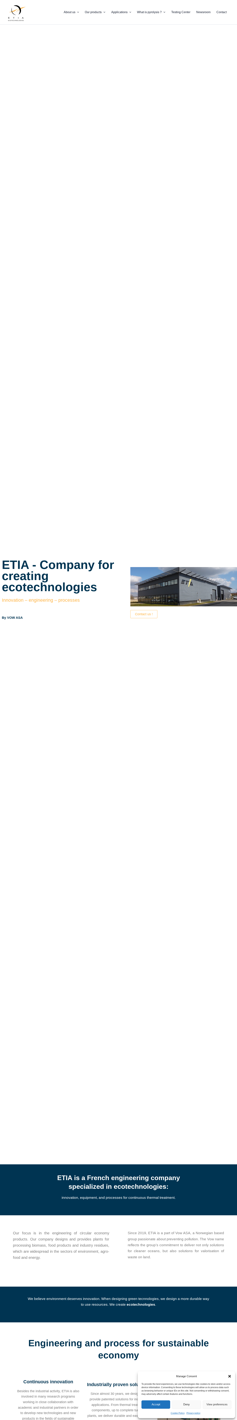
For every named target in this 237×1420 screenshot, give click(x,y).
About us (69, 12)
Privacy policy (193, 1413)
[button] (229, 1376)
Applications (119, 12)
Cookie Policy (178, 1413)
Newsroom (203, 12)
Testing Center (180, 12)
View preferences (217, 1404)
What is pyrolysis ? (149, 12)
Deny (186, 1404)
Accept (156, 1404)
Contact (221, 12)
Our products (93, 12)
